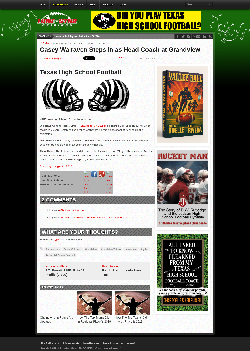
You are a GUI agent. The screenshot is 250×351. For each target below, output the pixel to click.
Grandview (91, 249)
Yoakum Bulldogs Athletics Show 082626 (78, 36)
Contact (131, 342)
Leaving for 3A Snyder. (93, 125)
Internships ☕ (71, 342)
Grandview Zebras (111, 249)
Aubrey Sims (53, 249)
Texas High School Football (60, 255)
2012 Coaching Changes (71, 209)
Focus (49, 43)
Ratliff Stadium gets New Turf (121, 273)
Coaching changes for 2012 (56, 166)
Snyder (144, 249)
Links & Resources (113, 342)
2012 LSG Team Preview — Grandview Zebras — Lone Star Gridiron (93, 217)
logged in (57, 239)
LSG (42, 43)
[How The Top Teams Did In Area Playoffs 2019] (132, 313)
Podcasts (108, 4)
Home (43, 4)
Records (78, 4)
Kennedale (131, 249)
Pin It (121, 57)
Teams (93, 4)
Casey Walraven (72, 249)
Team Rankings (91, 342)
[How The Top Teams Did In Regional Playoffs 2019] (94, 313)
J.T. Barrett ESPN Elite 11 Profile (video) (65, 273)
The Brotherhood (50, 342)
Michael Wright (53, 58)
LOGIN (123, 4)
